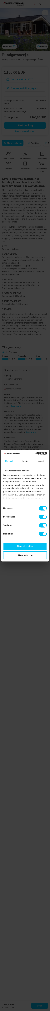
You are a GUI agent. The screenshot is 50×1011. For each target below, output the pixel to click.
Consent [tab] (9, 461)
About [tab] (41, 461)
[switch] (43, 517)
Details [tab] (25, 461)
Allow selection (25, 555)
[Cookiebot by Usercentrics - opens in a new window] (35, 453)
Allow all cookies (25, 546)
